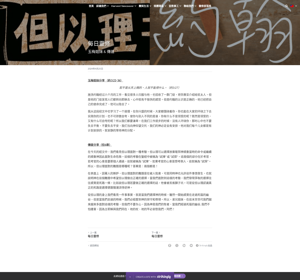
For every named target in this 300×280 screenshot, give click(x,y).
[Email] (191, 245)
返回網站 (94, 245)
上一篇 (93, 232)
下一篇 (155, 232)
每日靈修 (93, 236)
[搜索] (286, 6)
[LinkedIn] (184, 245)
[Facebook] (169, 245)
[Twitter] (176, 245)
